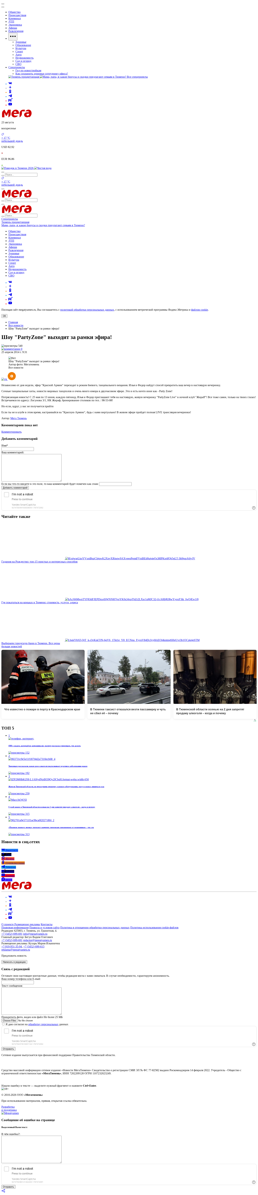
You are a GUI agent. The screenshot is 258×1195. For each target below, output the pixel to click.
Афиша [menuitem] (12, 27)
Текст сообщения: (12, 985)
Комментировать (11, 431)
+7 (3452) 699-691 (11, 933)
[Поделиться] (3, 1191)
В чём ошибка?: (10, 1134)
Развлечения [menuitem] (15, 31)
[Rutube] (10, 100)
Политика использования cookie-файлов (154, 927)
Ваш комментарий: (12, 452)
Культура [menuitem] (20, 48)
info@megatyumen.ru (35, 933)
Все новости (15, 325)
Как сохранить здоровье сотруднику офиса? (41, 73)
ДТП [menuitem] (11, 21)
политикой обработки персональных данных (87, 309)
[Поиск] (2, 172)
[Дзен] (10, 88)
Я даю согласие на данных (36, 1024)
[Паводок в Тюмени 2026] (17, 168)
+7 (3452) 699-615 (33, 946)
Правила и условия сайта (44, 927)
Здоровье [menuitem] (20, 41)
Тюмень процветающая (15, 222)
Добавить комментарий (15, 487)
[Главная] (41, 116)
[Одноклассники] (10, 92)
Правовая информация (15, 927)
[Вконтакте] (10, 83)
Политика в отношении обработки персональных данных (95, 927)
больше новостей (11, 646)
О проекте (7, 924)
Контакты (46, 924)
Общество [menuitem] (14, 12)
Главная (13, 322)
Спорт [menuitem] (19, 51)
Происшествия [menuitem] (17, 15)
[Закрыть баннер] (2, 3)
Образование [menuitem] (23, 45)
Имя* (4, 445)
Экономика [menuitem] (15, 24)
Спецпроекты (9, 218)
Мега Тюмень (18, 418)
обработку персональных (43, 1024)
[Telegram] (10, 96)
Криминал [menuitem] (14, 18)
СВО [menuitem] (18, 64)
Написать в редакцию (14, 962)
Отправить (8, 1049)
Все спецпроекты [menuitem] (137, 76)
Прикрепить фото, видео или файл (32, 1017)
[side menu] (2, 7)
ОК (4, 316)
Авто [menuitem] (18, 54)
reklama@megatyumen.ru (15, 949)
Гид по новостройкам (28, 70)
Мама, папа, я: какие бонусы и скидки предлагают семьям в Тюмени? (43, 225)
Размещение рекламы (27, 924)
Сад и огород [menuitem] (23, 60)
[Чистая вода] (42, 168)
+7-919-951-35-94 (11, 946)
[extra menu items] (12, 36)
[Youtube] (10, 104)
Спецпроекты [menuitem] (16, 67)
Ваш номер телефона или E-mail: (21, 978)
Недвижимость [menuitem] (24, 57)
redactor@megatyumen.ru (37, 940)
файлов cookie (199, 309)
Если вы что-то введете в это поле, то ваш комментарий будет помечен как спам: (49, 483)
